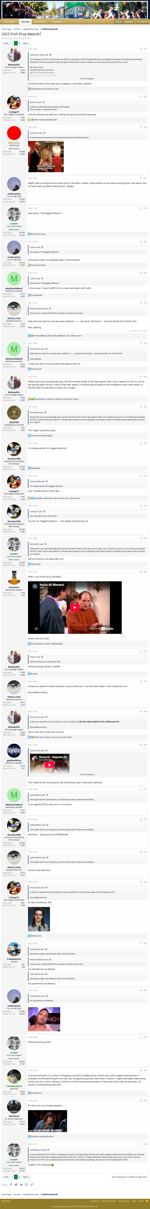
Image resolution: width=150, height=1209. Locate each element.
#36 (145, 241)
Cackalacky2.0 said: (38, 1150)
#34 (145, 178)
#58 (145, 1070)
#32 (145, 96)
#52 (145, 819)
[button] (17, 21)
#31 (145, 49)
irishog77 (14, 111)
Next (25, 43)
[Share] (141, 49)
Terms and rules (109, 1201)
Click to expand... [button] (87, 78)
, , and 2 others (57, 399)
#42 (145, 443)
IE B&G (7, 1201)
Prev (7, 43)
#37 (145, 273)
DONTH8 (14, 422)
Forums (25, 21)
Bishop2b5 (14, 64)
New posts (1, 25)
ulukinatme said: (37, 949)
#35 (145, 208)
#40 (145, 376)
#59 (145, 1100)
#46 (145, 571)
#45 (145, 538)
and (45, 89)
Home (141, 1201)
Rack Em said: (36, 102)
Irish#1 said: (35, 247)
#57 (145, 1037)
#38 (145, 303)
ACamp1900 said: (37, 481)
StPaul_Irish (14, 318)
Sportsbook (39, 21)
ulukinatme (14, 193)
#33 (145, 127)
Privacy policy (124, 1201)
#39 (145, 343)
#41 (145, 406)
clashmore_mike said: (39, 54)
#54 (145, 882)
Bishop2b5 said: (37, 412)
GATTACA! (14, 1116)
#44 (145, 505)
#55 (145, 943)
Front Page (9, 21)
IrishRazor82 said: (37, 996)
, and (47, 643)
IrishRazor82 (14, 959)
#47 (145, 651)
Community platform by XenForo (75, 1206)
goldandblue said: (37, 795)
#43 (145, 476)
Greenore (14, 587)
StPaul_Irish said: (37, 349)
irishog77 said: (36, 133)
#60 (145, 1144)
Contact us (95, 1201)
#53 (145, 851)
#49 (145, 711)
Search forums (4, 25)
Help (134, 1201)
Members (57, 21)
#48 (145, 681)
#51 (145, 789)
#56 (145, 990)
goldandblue (14, 760)
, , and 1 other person (57, 335)
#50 (145, 745)
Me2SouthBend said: (39, 308)
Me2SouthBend (14, 288)
